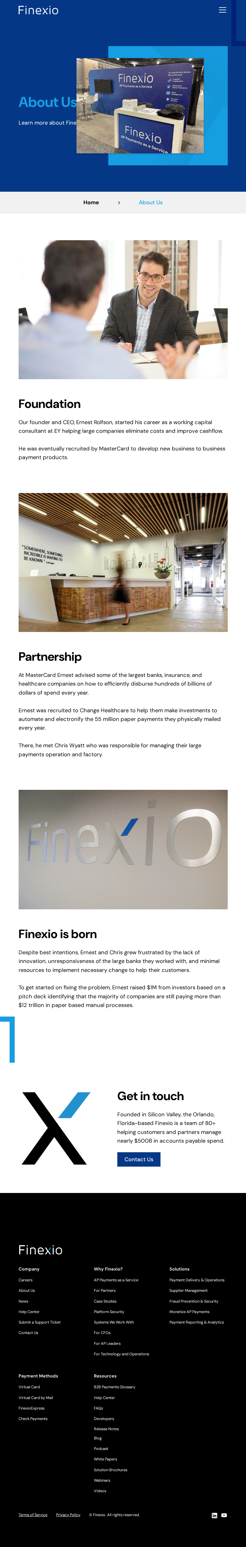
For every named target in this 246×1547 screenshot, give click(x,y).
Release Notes (106, 1428)
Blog (98, 1438)
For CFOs (102, 1332)
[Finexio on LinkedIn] (214, 1515)
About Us (27, 1290)
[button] (221, 10)
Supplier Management (189, 1290)
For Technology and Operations (121, 1354)
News (23, 1301)
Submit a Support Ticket (40, 1322)
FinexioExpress (31, 1408)
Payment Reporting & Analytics (197, 1322)
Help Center (29, 1311)
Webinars (102, 1480)
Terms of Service (33, 1514)
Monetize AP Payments (189, 1311)
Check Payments (33, 1418)
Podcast (101, 1448)
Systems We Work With (114, 1322)
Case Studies (105, 1301)
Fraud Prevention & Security (194, 1301)
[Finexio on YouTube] (224, 1515)
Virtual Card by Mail (36, 1397)
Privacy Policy (68, 1514)
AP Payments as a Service (116, 1280)
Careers (25, 1280)
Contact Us (138, 1159)
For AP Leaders (107, 1343)
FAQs (98, 1408)
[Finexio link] (38, 9)
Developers (104, 1418)
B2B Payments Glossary (114, 1386)
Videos (100, 1490)
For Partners (105, 1290)
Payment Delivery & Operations (197, 1280)
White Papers (105, 1459)
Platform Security (109, 1311)
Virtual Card (29, 1386)
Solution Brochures (110, 1469)
